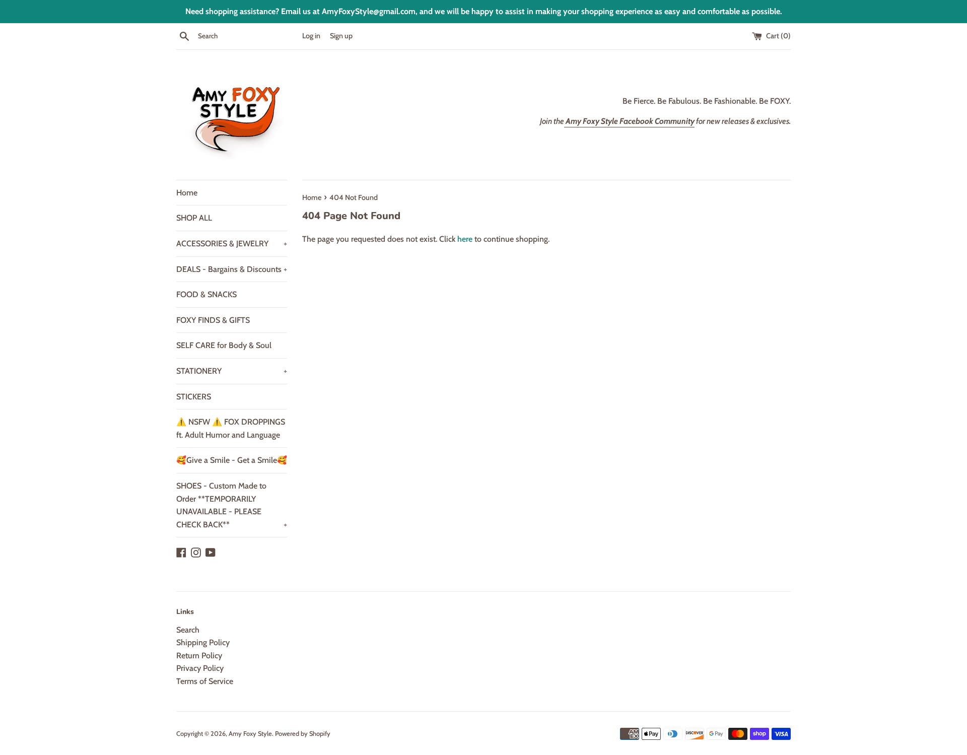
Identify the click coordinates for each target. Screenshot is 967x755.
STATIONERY (231, 371)
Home (186, 192)
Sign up (341, 35)
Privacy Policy (200, 668)
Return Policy (199, 655)
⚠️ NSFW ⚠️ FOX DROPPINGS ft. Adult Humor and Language (230, 428)
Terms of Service (204, 681)
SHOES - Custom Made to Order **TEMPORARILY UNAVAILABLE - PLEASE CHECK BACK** (231, 505)
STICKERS (193, 396)
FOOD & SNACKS (206, 294)
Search (187, 630)
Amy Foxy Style (250, 733)
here (464, 239)
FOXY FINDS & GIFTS (213, 320)
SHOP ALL (194, 218)
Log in (311, 35)
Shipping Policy (203, 642)
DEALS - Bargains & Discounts (231, 269)
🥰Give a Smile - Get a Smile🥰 (231, 460)
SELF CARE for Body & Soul (223, 345)
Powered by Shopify (302, 733)
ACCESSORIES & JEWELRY (231, 243)
